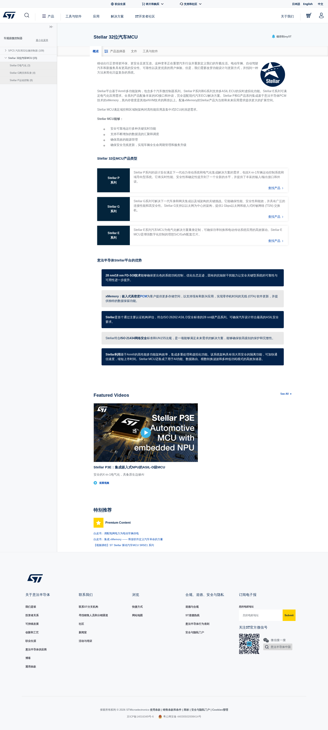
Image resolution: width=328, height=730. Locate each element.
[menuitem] (28, 50)
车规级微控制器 (13, 38)
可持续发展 (32, 623)
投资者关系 (32, 615)
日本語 (296, 4)
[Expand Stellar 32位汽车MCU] (6, 57)
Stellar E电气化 (20, 65)
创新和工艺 (32, 632)
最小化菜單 (42, 40)
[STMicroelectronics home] (10, 15)
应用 (96, 16)
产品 (51, 16)
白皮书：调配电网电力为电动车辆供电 (116, 533)
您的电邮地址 (246, 606)
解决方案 (117, 16)
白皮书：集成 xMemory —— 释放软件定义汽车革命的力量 (128, 539)
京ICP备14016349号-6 (140, 716)
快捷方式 (137, 606)
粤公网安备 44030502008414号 (181, 716)
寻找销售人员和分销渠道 (93, 615)
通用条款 (30, 666)
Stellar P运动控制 (21, 80)
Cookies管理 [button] (219, 709)
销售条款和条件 (172, 709)
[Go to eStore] (308, 15)
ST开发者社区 (145, 16)
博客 (28, 658)
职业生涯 (30, 640)
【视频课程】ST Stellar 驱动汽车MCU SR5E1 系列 (124, 545)
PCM (143, 296)
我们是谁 (30, 606)
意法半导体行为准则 (197, 623)
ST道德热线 (192, 615)
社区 (81, 623)
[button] (26, 15)
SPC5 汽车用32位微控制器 (26, 50)
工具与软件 (73, 16)
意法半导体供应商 (36, 649)
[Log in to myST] (321, 15)
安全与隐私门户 (194, 632)
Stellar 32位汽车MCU (22, 58)
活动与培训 (85, 640)
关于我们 (287, 16)
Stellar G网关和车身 (22, 72)
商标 (186, 709)
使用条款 (155, 709)
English (308, 4)
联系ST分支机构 (88, 606)
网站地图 (137, 615)
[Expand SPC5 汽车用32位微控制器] (6, 50)
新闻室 (83, 632)
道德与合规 (192, 606)
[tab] (96, 51)
